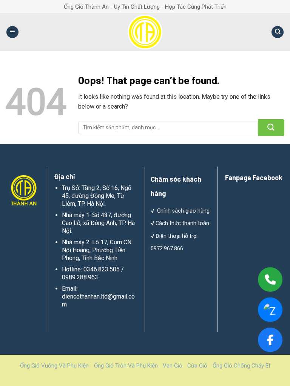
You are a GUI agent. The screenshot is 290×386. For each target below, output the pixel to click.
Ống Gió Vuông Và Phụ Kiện (54, 365)
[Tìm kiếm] (277, 32)
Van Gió (172, 365)
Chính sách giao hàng (183, 211)
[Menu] (12, 32)
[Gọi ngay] (270, 279)
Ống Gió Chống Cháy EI (241, 365)
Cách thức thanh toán (182, 223)
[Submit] (271, 127)
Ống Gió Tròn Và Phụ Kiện (126, 365)
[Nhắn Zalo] (270, 309)
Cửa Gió (197, 365)
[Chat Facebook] (270, 340)
